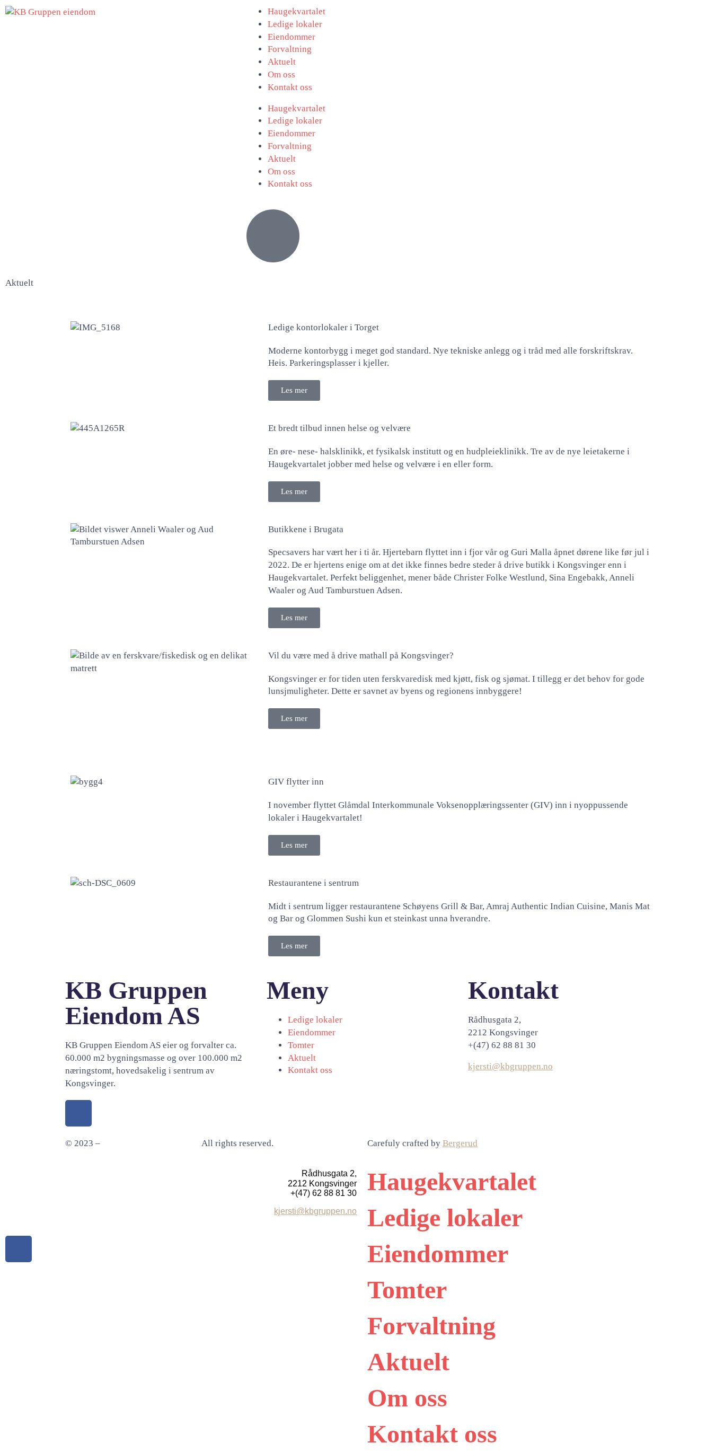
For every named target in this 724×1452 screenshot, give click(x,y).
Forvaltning (290, 49)
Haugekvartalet (296, 11)
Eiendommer (291, 37)
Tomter (407, 1289)
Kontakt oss (290, 87)
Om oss (281, 74)
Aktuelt (282, 62)
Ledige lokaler (295, 24)
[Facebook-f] (78, 1113)
